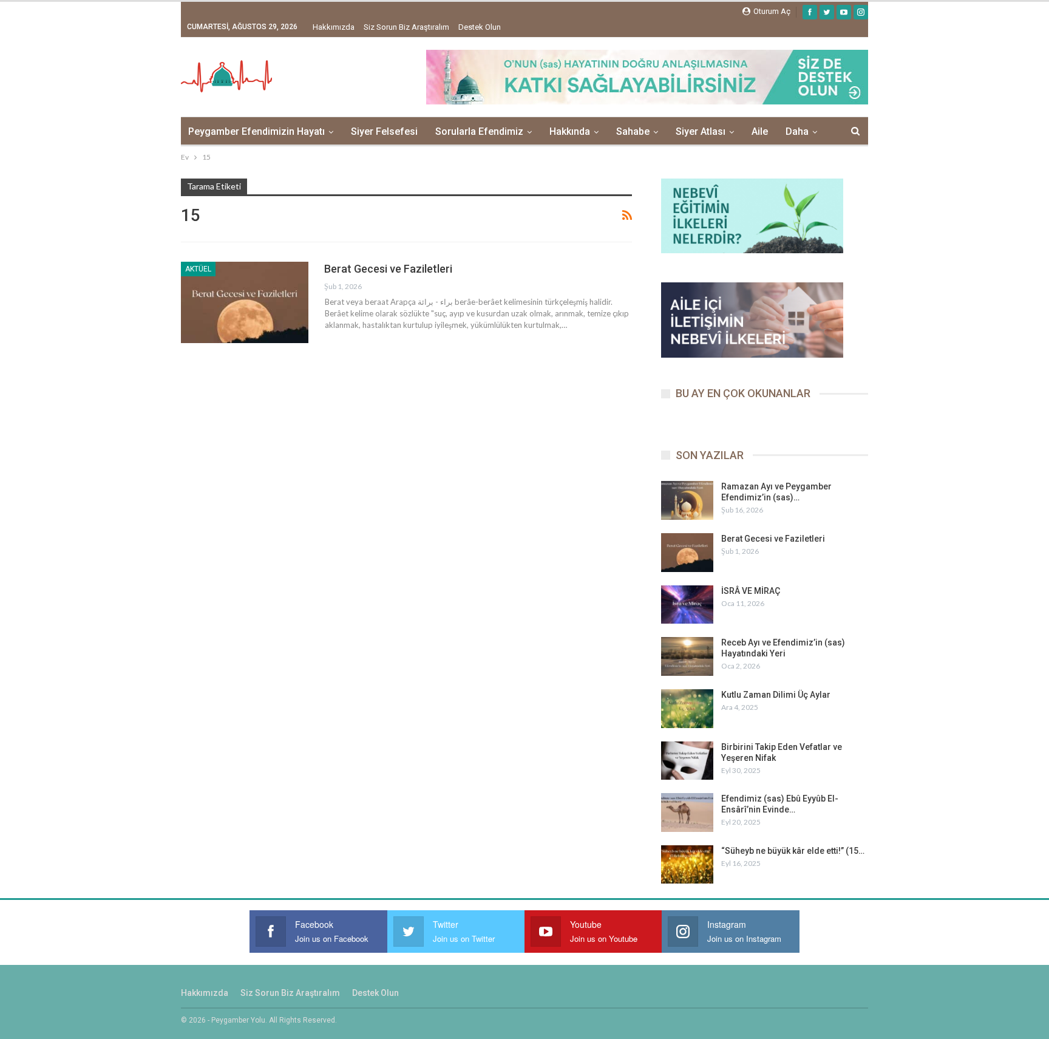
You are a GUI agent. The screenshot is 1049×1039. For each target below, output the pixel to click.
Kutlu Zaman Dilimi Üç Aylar (775, 695)
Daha (797, 131)
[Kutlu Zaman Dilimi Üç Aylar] (687, 708)
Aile (760, 131)
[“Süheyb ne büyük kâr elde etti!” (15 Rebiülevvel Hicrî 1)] (687, 864)
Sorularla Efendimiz (479, 131)
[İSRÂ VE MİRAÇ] (687, 604)
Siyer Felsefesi (384, 131)
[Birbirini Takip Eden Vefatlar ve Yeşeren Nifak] (687, 760)
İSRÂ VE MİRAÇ (750, 591)
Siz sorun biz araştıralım (406, 27)
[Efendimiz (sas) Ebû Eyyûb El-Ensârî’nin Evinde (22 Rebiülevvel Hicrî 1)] (687, 812)
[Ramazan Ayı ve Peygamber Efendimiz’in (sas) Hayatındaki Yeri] (687, 500)
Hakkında (569, 131)
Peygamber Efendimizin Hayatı (256, 131)
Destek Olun (479, 27)
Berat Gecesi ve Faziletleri (388, 268)
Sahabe (633, 131)
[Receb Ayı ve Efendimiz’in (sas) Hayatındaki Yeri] (687, 656)
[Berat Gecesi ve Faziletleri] (244, 302)
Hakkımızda (334, 27)
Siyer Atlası (700, 131)
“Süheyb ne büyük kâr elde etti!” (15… (792, 851)
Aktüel (198, 269)
